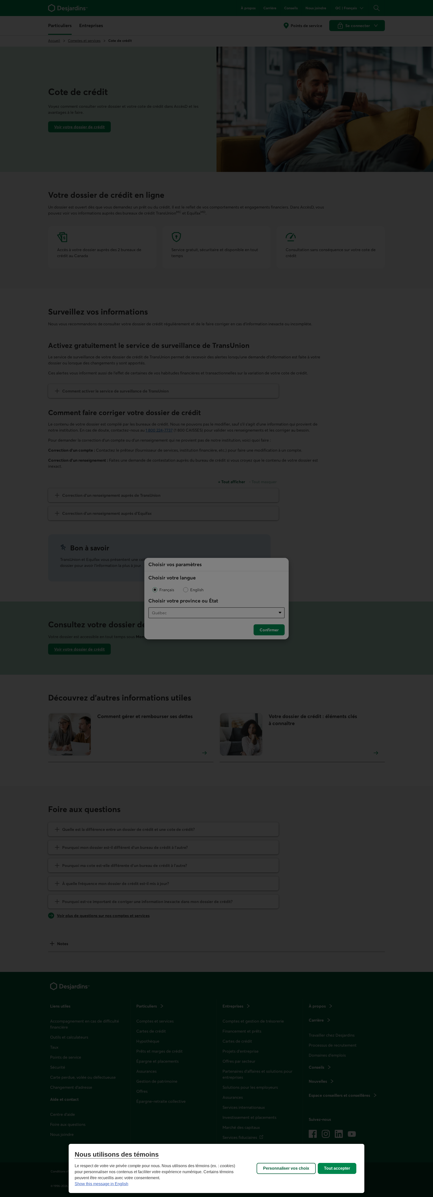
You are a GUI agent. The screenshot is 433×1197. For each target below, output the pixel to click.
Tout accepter (337, 1168)
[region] (216, 1168)
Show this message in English (101, 1184)
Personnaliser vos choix (286, 1168)
